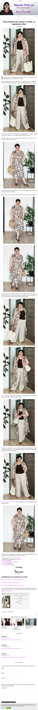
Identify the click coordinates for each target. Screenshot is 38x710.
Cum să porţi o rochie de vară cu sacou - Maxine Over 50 (13, 657)
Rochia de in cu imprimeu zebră (8, 501)
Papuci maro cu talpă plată (8, 562)
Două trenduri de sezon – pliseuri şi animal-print (12, 579)
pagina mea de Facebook (6, 591)
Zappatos (19, 558)
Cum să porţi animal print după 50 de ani (10, 582)
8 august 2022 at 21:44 (5, 637)
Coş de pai (4, 563)
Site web (3, 678)
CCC (13, 558)
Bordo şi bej (3, 626)
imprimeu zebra (11, 611)
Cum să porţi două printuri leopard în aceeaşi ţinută (12, 585)
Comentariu (4, 688)
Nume (3, 668)
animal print (4, 611)
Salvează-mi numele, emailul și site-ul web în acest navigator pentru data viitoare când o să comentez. (17, 685)
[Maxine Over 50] (19, 8)
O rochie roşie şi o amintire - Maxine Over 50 (11, 639)
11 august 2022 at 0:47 (5, 646)
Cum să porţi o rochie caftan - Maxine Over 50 (11, 648)
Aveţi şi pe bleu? (28, 626)
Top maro (4, 560)
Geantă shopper (5, 564)
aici (16, 559)
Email (3, 673)
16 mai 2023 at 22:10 (5, 655)
